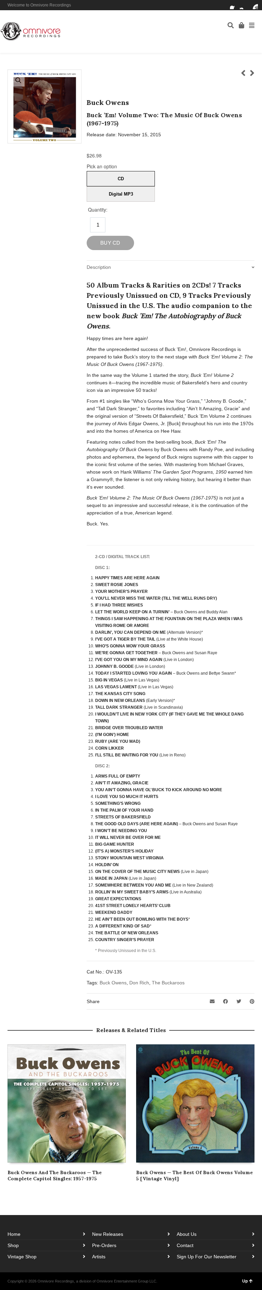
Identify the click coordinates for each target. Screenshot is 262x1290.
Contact (185, 1245)
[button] (18, 80)
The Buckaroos (168, 982)
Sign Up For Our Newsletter (206, 1256)
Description (99, 267)
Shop (13, 1245)
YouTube (254, 5)
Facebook (234, 5)
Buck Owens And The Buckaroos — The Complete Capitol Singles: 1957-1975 (55, 1175)
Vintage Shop (22, 1256)
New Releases (107, 1234)
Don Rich (139, 982)
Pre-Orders (104, 1245)
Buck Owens (113, 982)
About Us (186, 1234)
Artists (98, 1256)
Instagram (244, 5)
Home (14, 1234)
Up (245, 1281)
